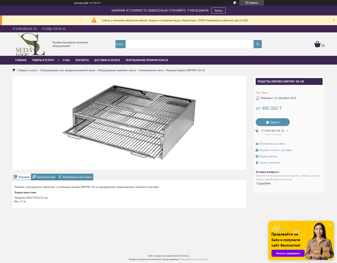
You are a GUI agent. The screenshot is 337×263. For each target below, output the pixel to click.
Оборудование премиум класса (117, 70)
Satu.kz (185, 255)
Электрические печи (151, 70)
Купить (274, 122)
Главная (20, 60)
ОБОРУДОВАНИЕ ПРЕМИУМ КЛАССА (147, 60)
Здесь (218, 10)
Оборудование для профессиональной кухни (67, 70)
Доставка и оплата (107, 60)
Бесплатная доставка (272, 143)
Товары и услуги (43, 60)
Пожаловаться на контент (194, 259)
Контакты (82, 60)
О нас (66, 60)
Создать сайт (81, 2)
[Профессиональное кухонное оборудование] (30, 44)
